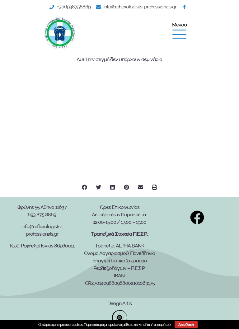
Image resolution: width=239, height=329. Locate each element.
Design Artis (119, 303)
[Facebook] (186, 7)
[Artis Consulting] (119, 317)
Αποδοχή (186, 325)
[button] (84, 187)
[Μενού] (179, 34)
